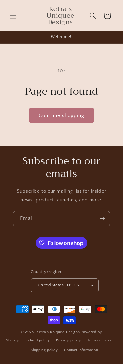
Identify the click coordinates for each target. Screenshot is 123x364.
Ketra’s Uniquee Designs (58, 332)
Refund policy (37, 340)
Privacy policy (68, 340)
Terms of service (102, 340)
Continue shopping (61, 115)
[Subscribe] (102, 218)
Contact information (81, 350)
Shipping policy (44, 350)
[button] (13, 15)
